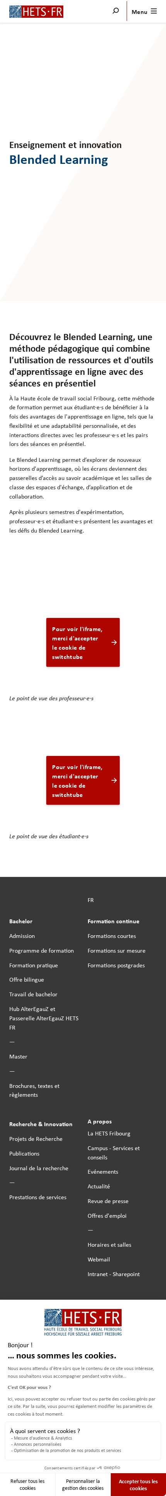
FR (91, 899)
